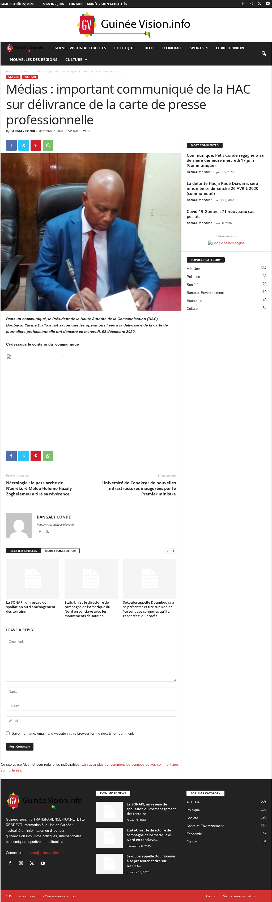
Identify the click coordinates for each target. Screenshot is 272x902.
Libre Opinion (230, 47)
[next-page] (173, 551)
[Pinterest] (36, 145)
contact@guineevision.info (45, 853)
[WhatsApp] (48, 145)
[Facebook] (243, 4)
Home (10, 71)
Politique (124, 47)
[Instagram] (251, 4)
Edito (148, 47)
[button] (264, 54)
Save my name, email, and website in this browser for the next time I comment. (73, 733)
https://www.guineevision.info (55, 524)
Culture (73, 59)
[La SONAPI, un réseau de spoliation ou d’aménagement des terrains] (32, 579)
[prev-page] (167, 551)
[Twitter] (259, 4)
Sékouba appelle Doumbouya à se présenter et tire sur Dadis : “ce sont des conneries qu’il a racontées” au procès (148, 609)
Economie (172, 47)
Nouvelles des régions (33, 59)
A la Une (24, 71)
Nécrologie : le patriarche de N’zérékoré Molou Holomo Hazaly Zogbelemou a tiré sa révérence (39, 488)
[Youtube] (268, 4)
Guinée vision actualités (107, 4)
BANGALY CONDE (23, 131)
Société (192, 285)
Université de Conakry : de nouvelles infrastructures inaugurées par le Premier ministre (139, 488)
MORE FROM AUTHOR (60, 551)
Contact (76, 4)
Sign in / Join (53, 4)
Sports (197, 47)
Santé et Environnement (205, 293)
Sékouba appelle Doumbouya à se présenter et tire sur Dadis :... (151, 861)
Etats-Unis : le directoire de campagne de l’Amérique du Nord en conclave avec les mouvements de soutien (87, 609)
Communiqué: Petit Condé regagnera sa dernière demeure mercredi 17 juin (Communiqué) (225, 160)
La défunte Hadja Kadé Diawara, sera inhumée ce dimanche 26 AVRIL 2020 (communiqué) (222, 188)
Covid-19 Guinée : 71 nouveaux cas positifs (220, 214)
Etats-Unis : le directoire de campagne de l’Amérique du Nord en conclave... (149, 835)
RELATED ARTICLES (23, 551)
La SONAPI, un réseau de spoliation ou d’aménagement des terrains (30, 607)
